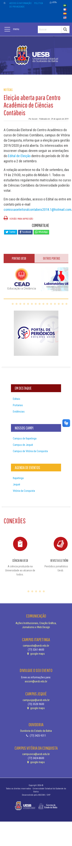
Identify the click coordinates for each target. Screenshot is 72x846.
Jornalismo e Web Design (36, 627)
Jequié (16, 484)
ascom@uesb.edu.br (36, 681)
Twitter (12, 232)
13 (59, 304)
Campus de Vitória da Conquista (30, 451)
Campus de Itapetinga (24, 438)
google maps (37, 653)
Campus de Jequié (23, 444)
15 (66, 304)
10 (47, 304)
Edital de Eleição (19, 156)
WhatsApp (43, 232)
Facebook (26, 232)
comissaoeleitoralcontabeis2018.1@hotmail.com (37, 210)
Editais (16, 398)
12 (55, 304)
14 (63, 304)
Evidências (19, 411)
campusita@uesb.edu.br (36, 645)
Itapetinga (18, 478)
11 (51, 304)
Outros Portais (51, 258)
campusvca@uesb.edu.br (36, 754)
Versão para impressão (21, 219)
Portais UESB (19, 258)
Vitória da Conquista (24, 490)
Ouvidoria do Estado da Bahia (36, 730)
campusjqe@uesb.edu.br (36, 700)
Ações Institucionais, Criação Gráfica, (36, 623)
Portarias (18, 405)
